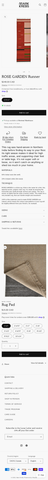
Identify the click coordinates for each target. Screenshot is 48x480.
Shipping (4, 85)
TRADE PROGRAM (12, 409)
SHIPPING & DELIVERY (14, 388)
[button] (2, 4)
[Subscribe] (40, 437)
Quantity (5, 341)
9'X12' (6, 336)
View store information (13, 127)
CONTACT (9, 383)
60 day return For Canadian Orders (8, 139)
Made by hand (40, 137)
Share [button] (6, 364)
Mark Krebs (20, 477)
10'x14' (18, 336)
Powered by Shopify (30, 477)
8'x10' (39, 331)
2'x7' (28, 326)
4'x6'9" (18, 331)
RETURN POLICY (12, 394)
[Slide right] (29, 71)
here (20, 228)
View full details (37, 363)
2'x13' (6, 331)
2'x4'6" (17, 326)
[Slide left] (18, 71)
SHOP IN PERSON (12, 399)
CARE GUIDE (10, 414)
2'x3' (6, 326)
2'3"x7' (7, 100)
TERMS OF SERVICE (13, 404)
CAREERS (9, 420)
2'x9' (38, 326)
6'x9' (29, 331)
